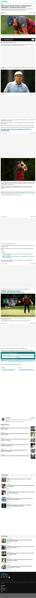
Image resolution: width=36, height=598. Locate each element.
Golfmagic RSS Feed (4, 588)
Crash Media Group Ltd (6, 580)
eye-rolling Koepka (11, 119)
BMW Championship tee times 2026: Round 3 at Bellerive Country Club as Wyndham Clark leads (19, 506)
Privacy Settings (3, 590)
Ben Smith (2, 12)
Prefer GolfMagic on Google (9, 39)
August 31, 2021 (18, 194)
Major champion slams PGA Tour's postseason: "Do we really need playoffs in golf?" (15, 428)
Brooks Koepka (14, 364)
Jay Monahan (9, 364)
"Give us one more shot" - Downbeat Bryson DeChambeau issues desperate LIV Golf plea (15, 440)
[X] (7, 577)
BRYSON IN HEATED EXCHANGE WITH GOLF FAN (21, 360)
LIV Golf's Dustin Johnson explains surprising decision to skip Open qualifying (20, 486)
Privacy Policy (19, 358)
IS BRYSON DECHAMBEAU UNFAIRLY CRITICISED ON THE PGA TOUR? (13, 291)
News (8, 477)
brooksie (4, 364)
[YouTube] (9, 577)
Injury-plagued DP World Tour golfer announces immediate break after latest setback (19, 541)
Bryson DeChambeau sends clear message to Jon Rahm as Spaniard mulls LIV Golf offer (20, 499)
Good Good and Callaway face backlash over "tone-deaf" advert (19, 479)
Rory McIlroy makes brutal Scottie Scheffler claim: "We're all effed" (15, 455)
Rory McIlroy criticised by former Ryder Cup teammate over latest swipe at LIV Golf (15, 434)
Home (2, 4)
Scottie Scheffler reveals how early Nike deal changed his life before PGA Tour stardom (14, 451)
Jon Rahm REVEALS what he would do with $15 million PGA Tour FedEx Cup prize (26, 370)
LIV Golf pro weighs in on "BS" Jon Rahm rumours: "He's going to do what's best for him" (20, 492)
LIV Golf (2, 432)
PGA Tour (19, 364)
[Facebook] (2, 577)
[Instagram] (4, 577)
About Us (2, 586)
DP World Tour (10, 538)
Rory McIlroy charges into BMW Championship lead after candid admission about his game (14, 445)
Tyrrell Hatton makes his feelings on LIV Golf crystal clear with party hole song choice (20, 547)
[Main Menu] (34, 1)
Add (33, 39)
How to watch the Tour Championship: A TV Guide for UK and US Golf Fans (9, 370)
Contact (2, 587)
